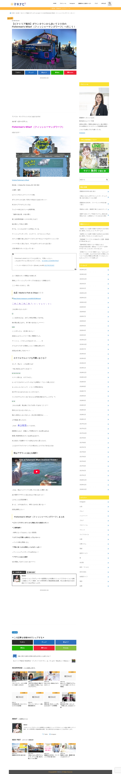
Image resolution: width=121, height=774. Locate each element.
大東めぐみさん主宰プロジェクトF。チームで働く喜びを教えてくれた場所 (93, 197)
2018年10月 (83, 377)
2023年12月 (83, 269)
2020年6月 (83, 321)
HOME (54, 3)
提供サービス (84, 553)
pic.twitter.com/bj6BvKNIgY (50, 261)
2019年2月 (83, 363)
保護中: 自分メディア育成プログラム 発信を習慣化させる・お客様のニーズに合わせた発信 (93, 215)
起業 (81, 586)
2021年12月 (83, 279)
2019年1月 (83, 368)
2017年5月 (83, 456)
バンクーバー (84, 515)
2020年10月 (83, 302)
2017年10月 (83, 433)
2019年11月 (83, 339)
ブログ (96, 3)
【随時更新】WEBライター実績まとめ (90, 244)
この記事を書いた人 (19, 572)
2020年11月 (83, 297)
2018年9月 (83, 381)
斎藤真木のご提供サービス (84, 3)
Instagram (72, 3)
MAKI (25, 725)
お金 (81, 506)
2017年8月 (83, 442)
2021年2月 (83, 283)
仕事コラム (83, 544)
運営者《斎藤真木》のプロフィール (61, 8)
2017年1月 (83, 475)
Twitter (46, 734)
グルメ (82, 511)
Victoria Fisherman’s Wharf (20, 180)
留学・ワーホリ (84, 567)
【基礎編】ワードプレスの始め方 (89, 239)
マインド (82, 530)
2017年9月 (83, 438)
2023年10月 (83, 274)
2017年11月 (83, 428)
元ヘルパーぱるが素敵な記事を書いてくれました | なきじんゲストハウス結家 (94, 256)
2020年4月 (83, 330)
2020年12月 (83, 293)
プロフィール (63, 3)
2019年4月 (83, 353)
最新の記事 (32, 572)
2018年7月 (83, 391)
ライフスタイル (84, 534)
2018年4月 (83, 405)
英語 (81, 581)
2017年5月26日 (49, 265)
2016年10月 (83, 489)
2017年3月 (83, 466)
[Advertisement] (28, 98)
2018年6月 (83, 396)
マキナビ (59, 772)
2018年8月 (83, 386)
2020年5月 (83, 325)
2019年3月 (83, 358)
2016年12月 (83, 480)
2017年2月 (83, 470)
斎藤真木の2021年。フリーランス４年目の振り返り (93, 203)
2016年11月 (83, 484)
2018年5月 (83, 400)
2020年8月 (83, 311)
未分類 (15, 632)
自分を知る (83, 572)
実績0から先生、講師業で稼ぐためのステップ (93, 209)
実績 (81, 548)
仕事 (81, 539)
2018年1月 (83, 419)
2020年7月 (83, 316)
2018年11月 (83, 372)
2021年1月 (83, 288)
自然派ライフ (84, 576)
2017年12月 (83, 424)
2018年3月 (83, 410)
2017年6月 (83, 452)
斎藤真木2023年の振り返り (88, 191)
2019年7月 (83, 349)
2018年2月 (83, 414)
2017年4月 (83, 461)
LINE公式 (103, 3)
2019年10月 (83, 344)
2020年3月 (83, 335)
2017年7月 (83, 447)
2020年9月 (83, 307)
